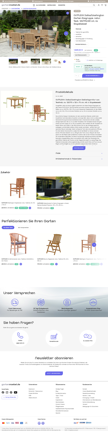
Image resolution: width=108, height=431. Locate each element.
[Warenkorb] (105, 5)
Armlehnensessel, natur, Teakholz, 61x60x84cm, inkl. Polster (18, 260)
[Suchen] (94, 5)
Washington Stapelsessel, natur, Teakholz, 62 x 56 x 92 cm (18, 203)
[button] (66, 33)
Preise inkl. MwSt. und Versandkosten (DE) (87, 52)
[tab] (8, 227)
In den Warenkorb (92, 75)
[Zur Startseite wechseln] (11, 5)
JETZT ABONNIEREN (53, 373)
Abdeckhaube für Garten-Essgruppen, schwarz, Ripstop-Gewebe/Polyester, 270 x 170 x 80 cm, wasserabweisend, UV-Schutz (53, 204)
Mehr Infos (97, 70)
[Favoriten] (102, 5)
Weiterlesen (79, 148)
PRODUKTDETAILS (80, 44)
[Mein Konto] (99, 5)
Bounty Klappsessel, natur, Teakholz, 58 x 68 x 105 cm (53, 260)
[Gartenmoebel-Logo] (13, 385)
